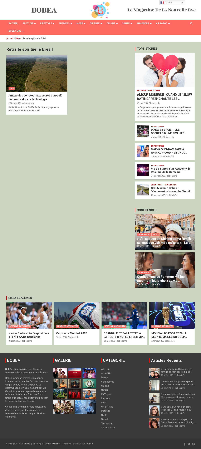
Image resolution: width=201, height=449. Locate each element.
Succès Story (108, 427)
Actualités (106, 373)
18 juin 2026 (61, 337)
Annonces (143, 23)
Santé (126, 23)
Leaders (105, 398)
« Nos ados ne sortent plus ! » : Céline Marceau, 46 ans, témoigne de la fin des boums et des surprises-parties (178, 423)
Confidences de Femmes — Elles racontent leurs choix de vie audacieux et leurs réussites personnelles (161, 282)
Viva (11, 89)
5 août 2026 (142, 284)
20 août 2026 (143, 246)
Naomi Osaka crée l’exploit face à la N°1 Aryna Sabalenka (29, 335)
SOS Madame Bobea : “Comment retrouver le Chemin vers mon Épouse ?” (171, 191)
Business (64, 23)
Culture (95, 23)
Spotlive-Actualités (19, 326)
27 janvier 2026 (16, 103)
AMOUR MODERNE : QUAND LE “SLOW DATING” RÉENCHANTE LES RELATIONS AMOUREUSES (164, 99)
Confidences (144, 235)
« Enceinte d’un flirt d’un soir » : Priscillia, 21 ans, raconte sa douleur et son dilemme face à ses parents (176, 411)
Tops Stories (153, 91)
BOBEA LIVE (15, 31)
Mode (80, 23)
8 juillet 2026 (14, 341)
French (168, 2)
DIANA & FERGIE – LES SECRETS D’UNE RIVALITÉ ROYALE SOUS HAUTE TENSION (171, 133)
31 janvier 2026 (158, 176)
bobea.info (29, 103)
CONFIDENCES (147, 210)
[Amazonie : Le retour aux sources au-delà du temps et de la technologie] (37, 73)
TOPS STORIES (147, 48)
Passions (141, 91)
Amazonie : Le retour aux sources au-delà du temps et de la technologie (35, 97)
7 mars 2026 (157, 137)
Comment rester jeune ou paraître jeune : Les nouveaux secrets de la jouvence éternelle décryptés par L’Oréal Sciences (178, 385)
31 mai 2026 (109, 341)
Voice (155, 235)
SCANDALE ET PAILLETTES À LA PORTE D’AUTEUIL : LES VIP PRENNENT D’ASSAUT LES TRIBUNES (123, 338)
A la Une (105, 369)
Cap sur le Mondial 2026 (71, 333)
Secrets (105, 419)
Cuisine (111, 23)
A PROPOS (161, 23)
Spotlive (28, 23)
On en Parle (156, 185)
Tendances (106, 423)
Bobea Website (52, 443)
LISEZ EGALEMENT (21, 298)
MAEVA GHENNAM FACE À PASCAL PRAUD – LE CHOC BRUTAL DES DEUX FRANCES (169, 153)
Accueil (13, 23)
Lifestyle (46, 23)
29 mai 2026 (142, 103)
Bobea (27, 443)
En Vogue (106, 394)
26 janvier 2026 (158, 195)
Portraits (105, 410)
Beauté (104, 377)
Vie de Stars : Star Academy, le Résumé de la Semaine (171, 170)
